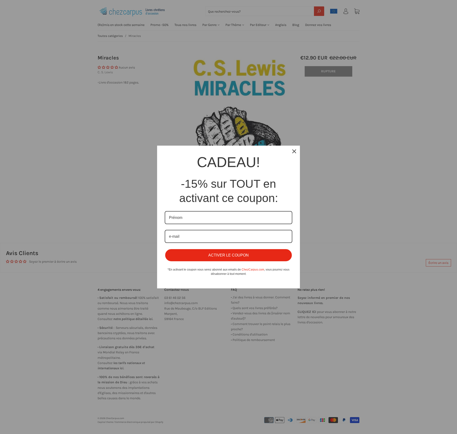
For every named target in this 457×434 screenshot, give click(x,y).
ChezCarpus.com (253, 269)
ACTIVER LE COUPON (228, 255)
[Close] (294, 151)
